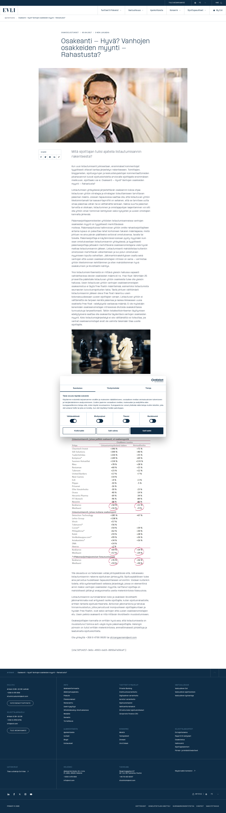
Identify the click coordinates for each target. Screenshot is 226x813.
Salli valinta (113, 431)
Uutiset (67, 736)
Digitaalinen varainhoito (128, 696)
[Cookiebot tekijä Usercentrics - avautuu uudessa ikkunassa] (153, 380)
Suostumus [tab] (78, 388)
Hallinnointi (179, 743)
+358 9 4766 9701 (14, 720)
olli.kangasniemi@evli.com (123, 638)
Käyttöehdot (141, 806)
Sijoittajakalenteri (182, 747)
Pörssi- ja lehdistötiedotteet (186, 751)
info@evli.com (12, 724)
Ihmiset (122, 740)
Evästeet (200, 806)
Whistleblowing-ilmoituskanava (76, 710)
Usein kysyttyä (70, 707)
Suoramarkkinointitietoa (183, 806)
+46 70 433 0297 (126, 777)
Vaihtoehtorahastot (127, 707)
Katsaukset (68, 743)
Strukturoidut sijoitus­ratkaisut (131, 710)
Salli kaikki (147, 431)
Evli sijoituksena (181, 732)
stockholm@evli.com (127, 780)
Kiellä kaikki (79, 431)
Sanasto (67, 717)
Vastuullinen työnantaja (184, 696)
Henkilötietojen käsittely (159, 806)
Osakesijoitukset (70, 33)
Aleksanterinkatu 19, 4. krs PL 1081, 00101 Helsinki (74, 772)
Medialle (67, 714)
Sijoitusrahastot (125, 703)
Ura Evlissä (123, 743)
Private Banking (125, 688)
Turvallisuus (68, 721)
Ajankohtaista (156, 10)
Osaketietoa (180, 740)
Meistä (122, 732)
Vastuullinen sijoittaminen (185, 692)
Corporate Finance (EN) (128, 714)
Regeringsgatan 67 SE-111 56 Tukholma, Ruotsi (130, 772)
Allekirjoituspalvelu (71, 692)
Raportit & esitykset (183, 736)
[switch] (99, 421)
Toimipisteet (124, 736)
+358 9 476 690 (13, 693)
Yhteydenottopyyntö (20, 703)
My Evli (219, 10)
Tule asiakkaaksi (177, 3)
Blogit (66, 740)
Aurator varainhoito (127, 699)
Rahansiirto (68, 703)
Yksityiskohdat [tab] (113, 388)
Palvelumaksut (69, 699)
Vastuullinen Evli (181, 688)
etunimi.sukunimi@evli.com (17, 696)
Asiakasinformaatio (71, 688)
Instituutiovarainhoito (128, 692)
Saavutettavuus (212, 806)
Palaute (67, 696)
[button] (41, 157)
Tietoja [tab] (148, 388)
